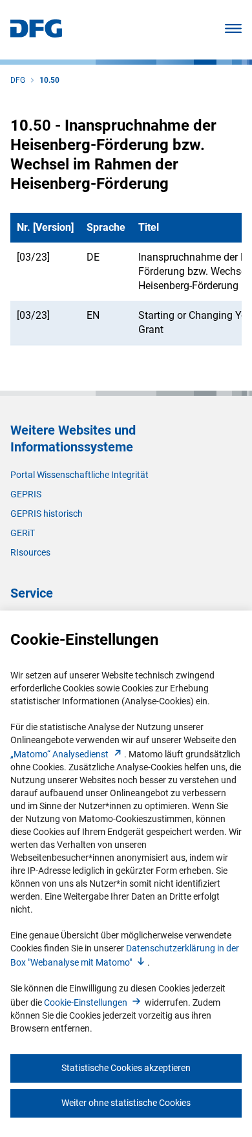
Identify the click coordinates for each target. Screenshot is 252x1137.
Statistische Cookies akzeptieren (126, 1068)
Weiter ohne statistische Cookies (126, 1103)
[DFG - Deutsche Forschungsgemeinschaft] (36, 34)
